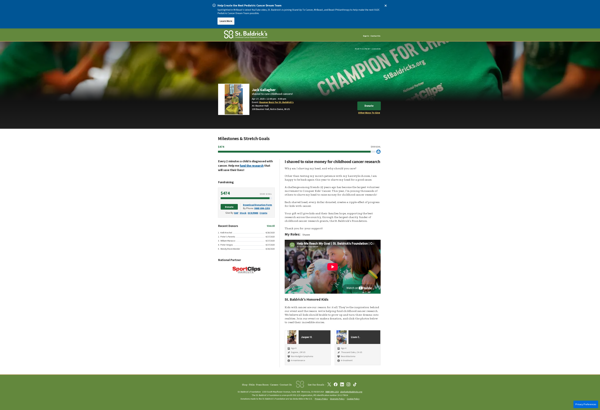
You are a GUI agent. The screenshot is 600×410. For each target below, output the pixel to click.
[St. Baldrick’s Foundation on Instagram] (348, 385)
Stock (243, 213)
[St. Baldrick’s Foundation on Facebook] (336, 385)
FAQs (252, 384)
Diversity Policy (337, 398)
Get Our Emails (316, 384)
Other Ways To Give (369, 112)
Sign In (366, 36)
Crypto (263, 213)
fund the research (252, 166)
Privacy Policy (321, 398)
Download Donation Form (257, 205)
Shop (245, 384)
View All (271, 225)
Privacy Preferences (585, 404)
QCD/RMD (253, 213)
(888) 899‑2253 (332, 391)
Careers (274, 384)
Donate (369, 106)
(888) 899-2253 (262, 208)
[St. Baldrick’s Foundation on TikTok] (355, 385)
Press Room (262, 384)
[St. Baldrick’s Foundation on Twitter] (329, 385)
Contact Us (375, 36)
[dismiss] (386, 5)
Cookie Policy (353, 398)
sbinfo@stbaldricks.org (351, 391)
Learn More (226, 21)
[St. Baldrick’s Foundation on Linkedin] (342, 385)
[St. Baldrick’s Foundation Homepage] (245, 35)
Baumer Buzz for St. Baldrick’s (276, 102)
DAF (236, 213)
